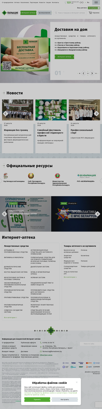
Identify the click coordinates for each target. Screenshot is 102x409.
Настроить (65, 399)
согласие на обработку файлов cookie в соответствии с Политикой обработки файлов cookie (50, 394)
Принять (37, 399)
